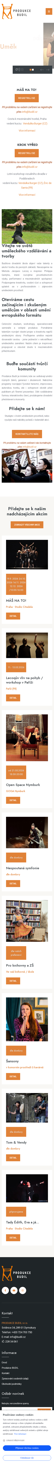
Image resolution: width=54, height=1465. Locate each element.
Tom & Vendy (16, 1142)
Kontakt (5, 1373)
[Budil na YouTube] (14, 1290)
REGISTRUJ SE (26, 98)
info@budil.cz (29, 111)
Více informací (27, 130)
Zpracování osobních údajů (15, 1378)
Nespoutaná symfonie (22, 868)
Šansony (12, 1061)
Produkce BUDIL (10, 1368)
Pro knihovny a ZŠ (20, 965)
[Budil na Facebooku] (5, 1290)
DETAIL (13, 616)
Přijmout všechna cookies (27, 1448)
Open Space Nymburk (23, 784)
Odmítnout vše (27, 1458)
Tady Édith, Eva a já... (22, 1222)
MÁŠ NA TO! (16, 600)
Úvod (4, 1362)
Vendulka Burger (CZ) (35, 123)
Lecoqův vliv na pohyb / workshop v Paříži (24, 680)
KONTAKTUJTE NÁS (27, 434)
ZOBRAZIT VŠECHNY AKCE (27, 525)
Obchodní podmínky (12, 1384)
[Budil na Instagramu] (22, 1290)
